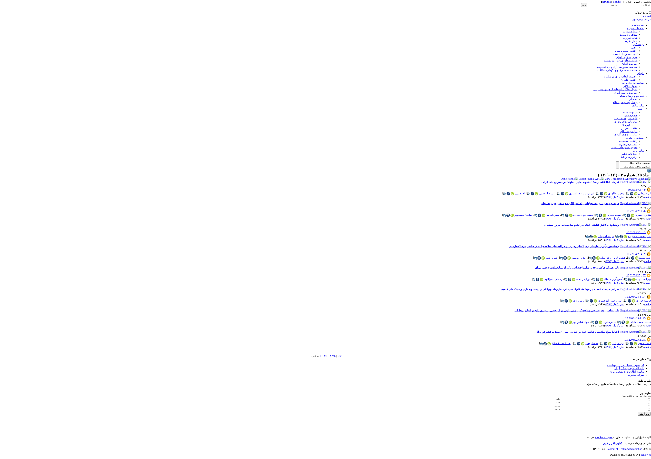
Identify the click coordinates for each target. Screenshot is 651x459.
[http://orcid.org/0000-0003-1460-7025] (604, 215)
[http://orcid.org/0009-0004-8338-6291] (543, 258)
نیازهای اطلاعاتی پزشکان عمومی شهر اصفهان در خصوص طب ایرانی (580, 182)
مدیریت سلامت (604, 437)
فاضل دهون (644, 343)
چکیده (647, 197)
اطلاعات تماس (629, 153)
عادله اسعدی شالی (640, 322)
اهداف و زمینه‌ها (628, 34)
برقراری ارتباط (628, 157)
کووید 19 (626, 124)
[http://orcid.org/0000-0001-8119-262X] (636, 258)
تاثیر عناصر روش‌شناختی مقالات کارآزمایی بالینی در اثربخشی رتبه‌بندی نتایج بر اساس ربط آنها (567, 310)
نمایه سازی (638, 105)
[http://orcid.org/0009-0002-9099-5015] (541, 279)
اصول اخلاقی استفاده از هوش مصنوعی (615, 89)
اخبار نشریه (631, 41)
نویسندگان (638, 44)
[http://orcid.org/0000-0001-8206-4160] (582, 343)
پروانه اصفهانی (605, 236)
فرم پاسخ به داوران (626, 57)
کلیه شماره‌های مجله (625, 118)
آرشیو (641, 108)
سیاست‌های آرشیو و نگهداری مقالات (617, 70)
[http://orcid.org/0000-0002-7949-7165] (600, 322)
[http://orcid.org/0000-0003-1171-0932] (635, 193)
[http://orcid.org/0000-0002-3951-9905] (570, 301)
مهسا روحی (591, 343)
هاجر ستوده (609, 322)
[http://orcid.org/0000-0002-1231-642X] (566, 193)
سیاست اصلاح (629, 63)
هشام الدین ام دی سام (612, 257)
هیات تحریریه (630, 37)
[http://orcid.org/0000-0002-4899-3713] (512, 193)
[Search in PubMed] (627, 193)
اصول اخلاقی (630, 86)
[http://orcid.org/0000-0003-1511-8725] (571, 215)
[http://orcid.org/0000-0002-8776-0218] (633, 301)
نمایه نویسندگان (628, 131)
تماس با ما (638, 150)
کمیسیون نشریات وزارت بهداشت (625, 365)
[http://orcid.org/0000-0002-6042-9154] (512, 215)
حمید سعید (645, 257)
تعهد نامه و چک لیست (625, 54)
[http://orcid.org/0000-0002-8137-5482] (605, 193)
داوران (640, 73)
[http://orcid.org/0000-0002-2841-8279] (536, 193)
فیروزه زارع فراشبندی (581, 193)
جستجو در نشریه (635, 137)
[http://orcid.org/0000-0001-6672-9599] (609, 343)
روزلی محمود (579, 257)
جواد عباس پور (581, 322)
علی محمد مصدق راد (639, 236)
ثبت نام (647, 15)
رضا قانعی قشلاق (561, 343)
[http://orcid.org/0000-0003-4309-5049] (543, 215)
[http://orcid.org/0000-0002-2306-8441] (634, 279)
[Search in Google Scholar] (631, 193)
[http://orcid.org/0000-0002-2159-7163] (570, 322)
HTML (324, 356)
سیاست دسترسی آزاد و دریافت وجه (617, 66)
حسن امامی (552, 214)
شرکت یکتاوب (636, 374)
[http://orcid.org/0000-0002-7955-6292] (625, 236)
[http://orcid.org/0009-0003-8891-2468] (632, 215)
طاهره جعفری (643, 214)
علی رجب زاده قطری (610, 300)
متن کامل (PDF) (614, 197)
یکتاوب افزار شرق (613, 443)
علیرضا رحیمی (547, 193)
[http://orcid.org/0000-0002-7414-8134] (549, 343)
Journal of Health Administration (624, 448)
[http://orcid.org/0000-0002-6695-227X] (601, 279)
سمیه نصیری (614, 214)
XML (333, 356)
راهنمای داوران (629, 79)
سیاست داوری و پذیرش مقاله (620, 60)
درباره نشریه (630, 31)
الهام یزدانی (644, 193)
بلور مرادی (618, 343)
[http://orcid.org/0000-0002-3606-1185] (595, 236)
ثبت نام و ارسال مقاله (631, 95)
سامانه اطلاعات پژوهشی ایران (627, 371)
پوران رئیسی (583, 279)
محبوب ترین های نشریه (624, 147)
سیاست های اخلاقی (633, 83)
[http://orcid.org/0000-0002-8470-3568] (595, 301)
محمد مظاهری (616, 193)
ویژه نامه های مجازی (625, 121)
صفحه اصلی (637, 25)
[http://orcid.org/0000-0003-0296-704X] (573, 279)
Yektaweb (645, 454)
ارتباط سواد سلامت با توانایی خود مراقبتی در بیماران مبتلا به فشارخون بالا (578, 331)
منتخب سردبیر (629, 128)
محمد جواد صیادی (583, 214)
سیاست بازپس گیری (625, 92)
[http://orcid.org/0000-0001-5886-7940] (627, 322)
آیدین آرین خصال (613, 279)
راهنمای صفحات (628, 140)
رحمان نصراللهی (553, 279)
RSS (340, 356)
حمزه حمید (552, 257)
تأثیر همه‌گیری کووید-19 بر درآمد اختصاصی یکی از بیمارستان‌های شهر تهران (577, 267)
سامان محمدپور (523, 214)
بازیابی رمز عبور (642, 19)
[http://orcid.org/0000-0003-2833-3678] (635, 343)
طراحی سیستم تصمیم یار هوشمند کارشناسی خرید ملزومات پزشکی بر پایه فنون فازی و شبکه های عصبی (560, 289)
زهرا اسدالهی (643, 279)
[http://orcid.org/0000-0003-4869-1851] (569, 258)
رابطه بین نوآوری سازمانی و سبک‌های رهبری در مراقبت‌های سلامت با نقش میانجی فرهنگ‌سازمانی (564, 246)
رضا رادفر (578, 300)
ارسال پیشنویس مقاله (625, 102)
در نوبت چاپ (630, 112)
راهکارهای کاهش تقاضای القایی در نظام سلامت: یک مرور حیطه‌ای (581, 224)
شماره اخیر (631, 115)
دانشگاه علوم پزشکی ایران (629, 368)
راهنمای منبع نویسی (626, 50)
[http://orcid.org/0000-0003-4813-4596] (598, 258)
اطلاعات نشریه (635, 28)
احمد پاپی (520, 193)
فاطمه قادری (643, 300)
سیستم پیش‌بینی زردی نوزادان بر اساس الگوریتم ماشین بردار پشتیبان (580, 203)
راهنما (634, 47)
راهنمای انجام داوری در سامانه (620, 76)
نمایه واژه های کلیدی (625, 134)
